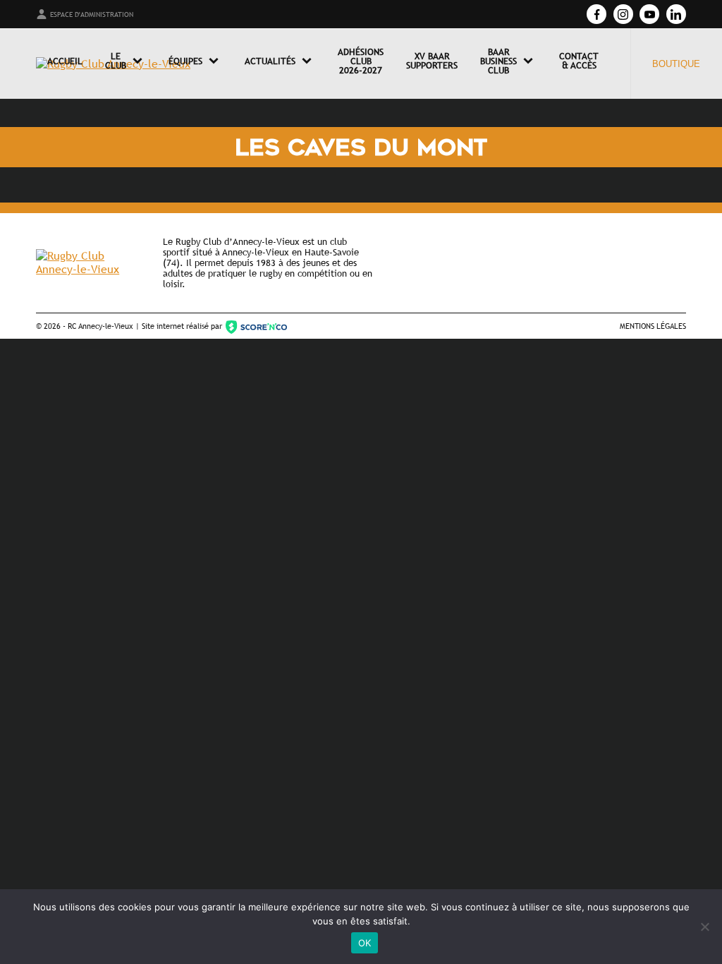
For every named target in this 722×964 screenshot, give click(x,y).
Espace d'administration (91, 14)
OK (365, 942)
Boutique (676, 64)
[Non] (704, 927)
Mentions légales (653, 325)
